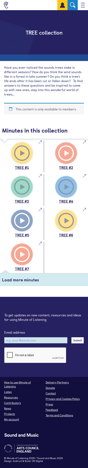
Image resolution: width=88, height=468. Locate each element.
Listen (8, 392)
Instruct (17, 461)
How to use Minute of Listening (17, 384)
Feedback (52, 410)
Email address (14, 332)
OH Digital (37, 461)
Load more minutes (20, 280)
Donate (50, 388)
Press (49, 404)
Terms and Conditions (59, 415)
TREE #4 (66, 201)
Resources (11, 397)
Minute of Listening (17, 458)
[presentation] (35, 355)
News (7, 408)
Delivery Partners (57, 382)
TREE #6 (66, 235)
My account (11, 419)
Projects (9, 414)
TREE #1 (22, 167)
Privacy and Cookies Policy (63, 399)
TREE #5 (22, 235)
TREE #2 (66, 167)
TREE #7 (22, 268)
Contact (51, 393)
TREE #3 (22, 201)
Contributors (12, 403)
